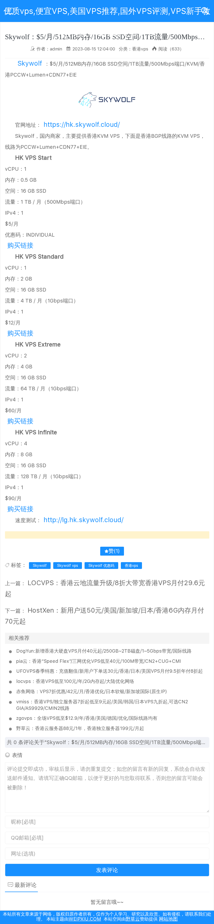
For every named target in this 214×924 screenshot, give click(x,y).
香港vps (131, 565)
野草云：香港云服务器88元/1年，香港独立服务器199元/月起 (80, 728)
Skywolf (29, 63)
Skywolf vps (67, 565)
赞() (114, 551)
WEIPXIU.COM (85, 919)
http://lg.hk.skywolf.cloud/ (83, 520)
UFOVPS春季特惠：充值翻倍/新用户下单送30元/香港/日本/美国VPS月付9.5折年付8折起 (109, 671)
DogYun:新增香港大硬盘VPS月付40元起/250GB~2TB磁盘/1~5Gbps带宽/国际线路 (104, 651)
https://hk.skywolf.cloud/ (82, 124)
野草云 (133, 919)
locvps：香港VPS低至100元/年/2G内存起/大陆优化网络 (75, 681)
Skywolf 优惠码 (101, 565)
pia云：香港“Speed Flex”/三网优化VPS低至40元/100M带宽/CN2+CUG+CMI (98, 661)
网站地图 (168, 919)
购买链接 (20, 245)
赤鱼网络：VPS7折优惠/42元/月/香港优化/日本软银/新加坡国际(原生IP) (91, 691)
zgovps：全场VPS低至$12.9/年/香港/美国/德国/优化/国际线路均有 (86, 718)
